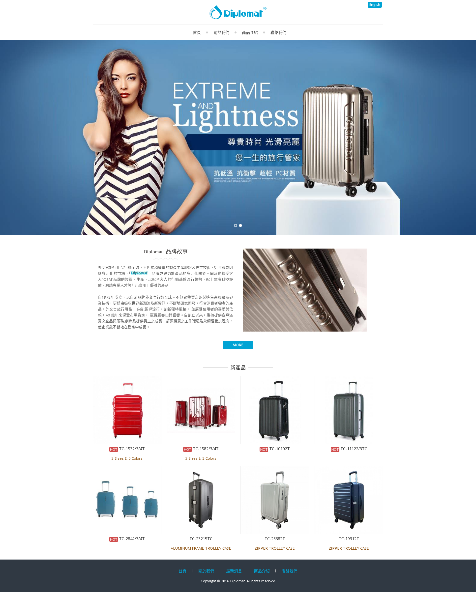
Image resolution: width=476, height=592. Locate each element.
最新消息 (234, 571)
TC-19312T (349, 539)
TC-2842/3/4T (131, 539)
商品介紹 (262, 571)
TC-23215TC (200, 539)
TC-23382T (275, 539)
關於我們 (206, 571)
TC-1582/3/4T (205, 449)
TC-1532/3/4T (131, 449)
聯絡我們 (290, 571)
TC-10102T (279, 449)
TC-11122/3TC (353, 449)
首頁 (182, 571)
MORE (238, 344)
